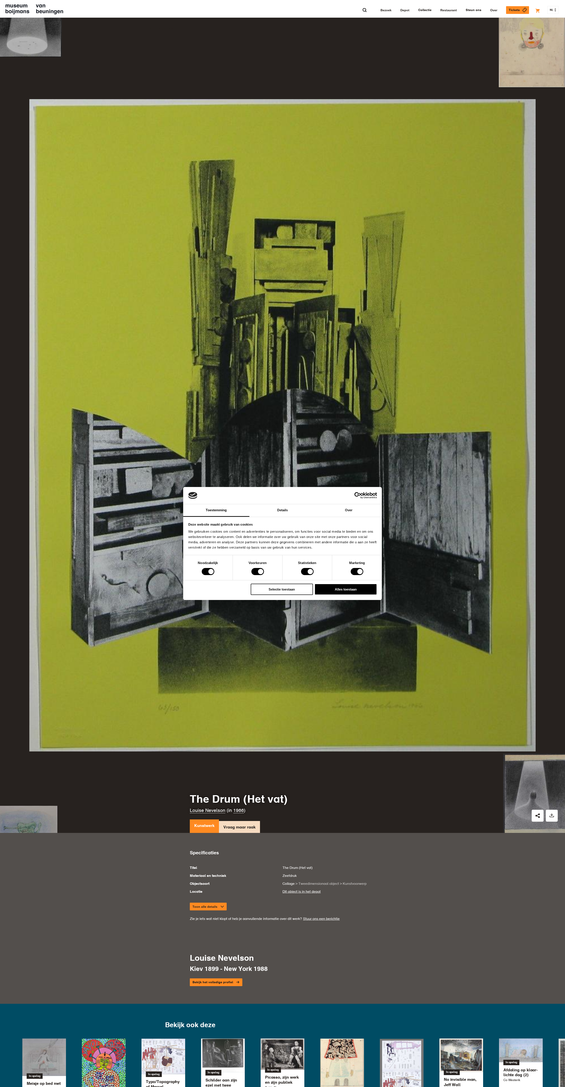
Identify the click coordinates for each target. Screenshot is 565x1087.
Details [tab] (282, 510)
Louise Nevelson (207, 810)
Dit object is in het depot (301, 892)
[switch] (257, 571)
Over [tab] (348, 510)
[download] (552, 816)
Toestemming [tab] (216, 510)
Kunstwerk (204, 826)
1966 (238, 810)
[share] (538, 816)
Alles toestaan (346, 589)
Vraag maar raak (239, 827)
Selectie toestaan (282, 589)
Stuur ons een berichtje (321, 919)
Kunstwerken (168, 28)
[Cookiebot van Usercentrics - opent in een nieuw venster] (357, 495)
